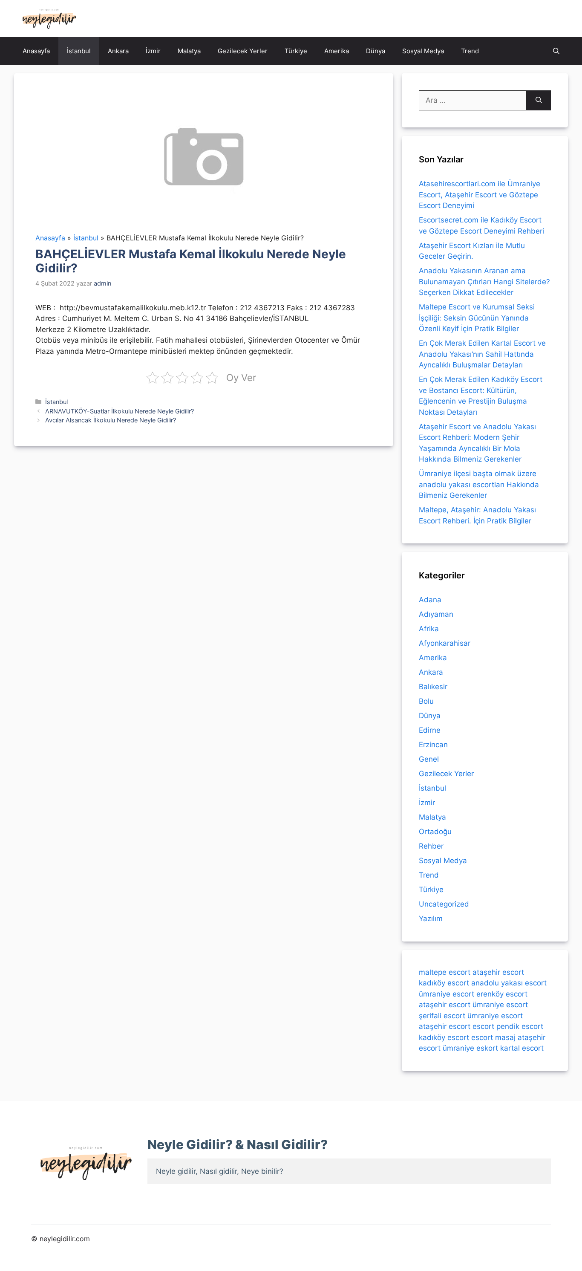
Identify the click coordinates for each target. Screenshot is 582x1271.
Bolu (426, 701)
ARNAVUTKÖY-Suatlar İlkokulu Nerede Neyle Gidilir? (119, 411)
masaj (505, 1037)
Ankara (118, 51)
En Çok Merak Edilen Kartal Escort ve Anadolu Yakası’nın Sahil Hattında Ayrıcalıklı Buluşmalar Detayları (482, 354)
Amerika (336, 51)
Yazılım (431, 918)
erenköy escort (501, 994)
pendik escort (519, 1026)
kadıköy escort (444, 983)
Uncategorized (444, 904)
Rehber (431, 846)
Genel (429, 759)
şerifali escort (442, 1015)
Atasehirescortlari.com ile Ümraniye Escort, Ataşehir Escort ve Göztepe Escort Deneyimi (479, 194)
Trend (470, 51)
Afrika (429, 628)
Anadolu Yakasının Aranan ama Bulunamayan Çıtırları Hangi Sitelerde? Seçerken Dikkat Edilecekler (484, 281)
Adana (430, 599)
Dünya (375, 51)
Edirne (430, 730)
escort (483, 1026)
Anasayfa (36, 51)
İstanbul (79, 51)
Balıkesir (433, 686)
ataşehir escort (498, 972)
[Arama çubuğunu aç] (556, 51)
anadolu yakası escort (509, 983)
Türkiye (296, 51)
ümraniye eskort (470, 1048)
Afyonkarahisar (444, 643)
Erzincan (433, 744)
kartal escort (522, 1048)
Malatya (189, 51)
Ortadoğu (435, 831)
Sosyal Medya (423, 51)
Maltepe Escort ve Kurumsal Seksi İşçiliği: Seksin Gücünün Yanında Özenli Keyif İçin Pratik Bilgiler (477, 318)
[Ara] (539, 100)
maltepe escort (444, 972)
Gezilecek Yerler (243, 51)
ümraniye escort (446, 994)
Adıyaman (436, 614)
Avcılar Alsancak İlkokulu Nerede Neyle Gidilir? (110, 420)
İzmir (153, 51)
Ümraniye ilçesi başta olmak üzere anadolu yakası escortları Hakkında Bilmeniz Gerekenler (479, 484)
